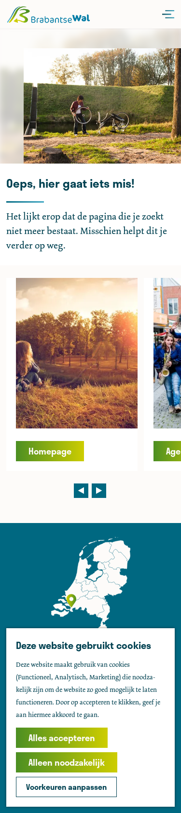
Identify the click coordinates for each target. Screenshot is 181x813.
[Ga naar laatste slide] (81, 490)
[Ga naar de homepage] (48, 14)
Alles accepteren (61, 737)
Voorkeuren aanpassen (66, 787)
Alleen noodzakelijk (66, 762)
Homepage (49, 451)
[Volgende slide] (99, 490)
